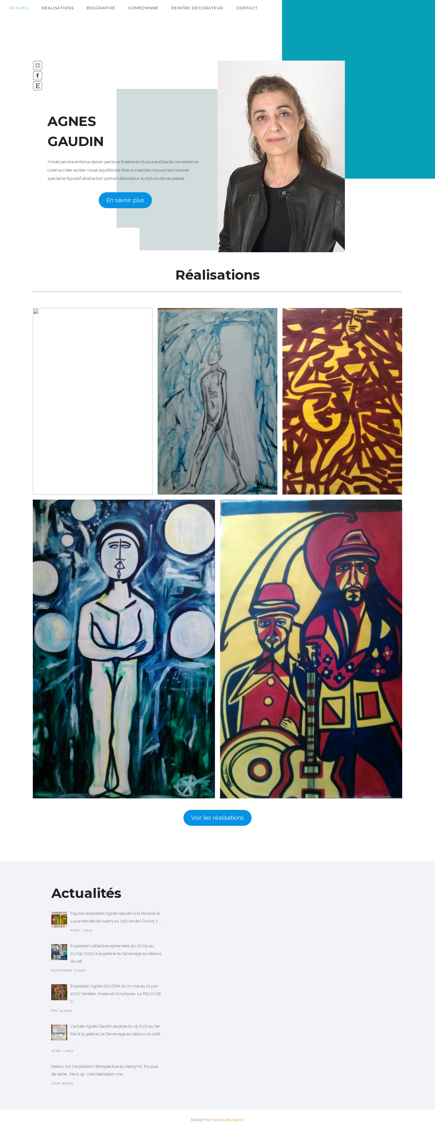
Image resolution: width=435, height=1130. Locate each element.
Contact (247, 7)
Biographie (101, 7)
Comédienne (143, 7)
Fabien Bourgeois (227, 1119)
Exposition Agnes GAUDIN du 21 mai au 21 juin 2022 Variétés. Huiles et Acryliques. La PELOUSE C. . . (115, 994)
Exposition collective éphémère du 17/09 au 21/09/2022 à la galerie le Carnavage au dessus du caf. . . (115, 953)
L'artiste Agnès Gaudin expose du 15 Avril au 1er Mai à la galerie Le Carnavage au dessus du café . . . (116, 1034)
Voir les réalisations (217, 817)
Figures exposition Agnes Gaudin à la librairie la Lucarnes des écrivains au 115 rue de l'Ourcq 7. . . (116, 917)
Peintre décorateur (197, 7)
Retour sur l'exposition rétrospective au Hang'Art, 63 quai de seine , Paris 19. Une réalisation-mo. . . (104, 1070)
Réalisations (58, 7)
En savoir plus (125, 200)
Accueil (19, 7)
